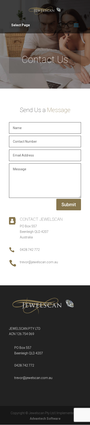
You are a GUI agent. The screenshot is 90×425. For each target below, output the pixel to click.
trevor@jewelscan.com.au (33, 378)
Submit (68, 204)
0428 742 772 (24, 365)
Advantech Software (45, 418)
